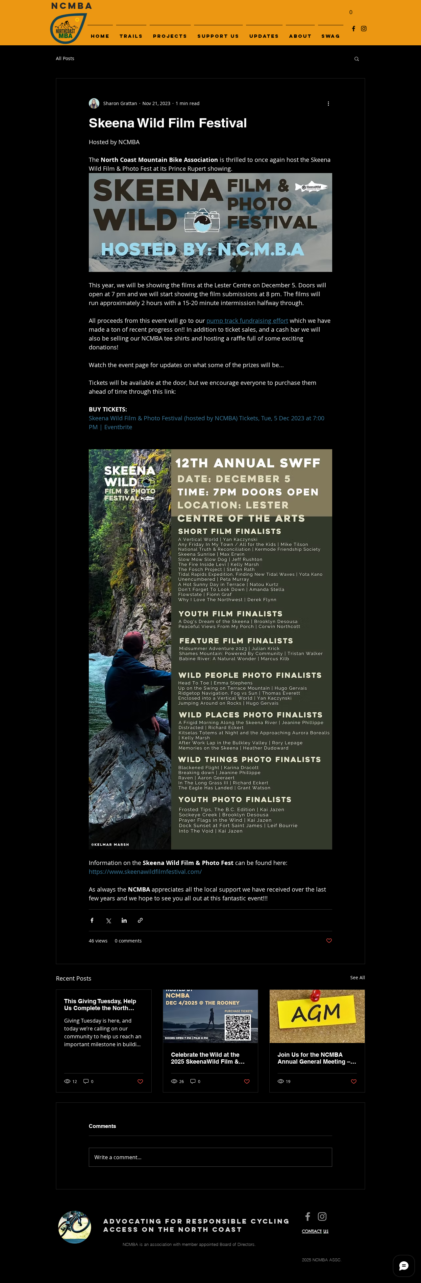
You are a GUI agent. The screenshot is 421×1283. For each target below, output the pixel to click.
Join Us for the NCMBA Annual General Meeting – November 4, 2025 (314, 1058)
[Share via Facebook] (92, 920)
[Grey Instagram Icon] (322, 1216)
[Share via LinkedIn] (124, 920)
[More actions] (328, 103)
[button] (357, 58)
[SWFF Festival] (210, 1016)
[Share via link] (140, 920)
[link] (351, 10)
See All (357, 977)
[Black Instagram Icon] (363, 28)
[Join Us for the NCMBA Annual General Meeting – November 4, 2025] (317, 1016)
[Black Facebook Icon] (353, 28)
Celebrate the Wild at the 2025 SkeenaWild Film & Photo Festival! (205, 1058)
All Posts (65, 58)
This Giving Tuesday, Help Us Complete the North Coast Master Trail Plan (100, 1004)
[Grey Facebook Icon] (307, 1216)
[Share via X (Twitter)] (108, 920)
